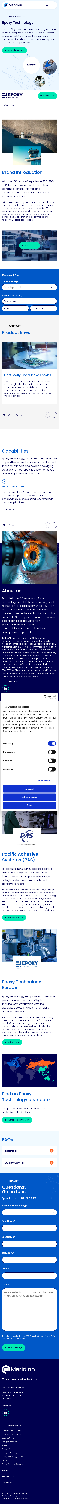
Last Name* (8, 1237)
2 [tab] (9, 415)
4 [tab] (17, 415)
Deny (29, 805)
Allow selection (29, 797)
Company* (8, 1252)
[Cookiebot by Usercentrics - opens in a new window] (44, 697)
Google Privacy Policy (47, 1336)
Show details (44, 780)
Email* (5, 1268)
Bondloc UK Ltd (8, 1438)
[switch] (52, 752)
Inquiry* (6, 1284)
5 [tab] (22, 415)
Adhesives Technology (11, 1430)
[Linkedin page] (5, 691)
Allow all (29, 789)
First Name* (8, 1221)
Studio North (22, 1498)
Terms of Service (12, 1338)
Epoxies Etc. (6, 1449)
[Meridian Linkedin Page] (5, 1415)
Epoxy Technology (9, 1453)
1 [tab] (4, 415)
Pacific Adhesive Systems (12, 1464)
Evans (4, 1460)
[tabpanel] (29, 373)
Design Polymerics (9, 1441)
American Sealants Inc (11, 1434)
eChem (5, 1445)
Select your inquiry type (15, 1205)
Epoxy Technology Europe (12, 1456)
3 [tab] (13, 415)
